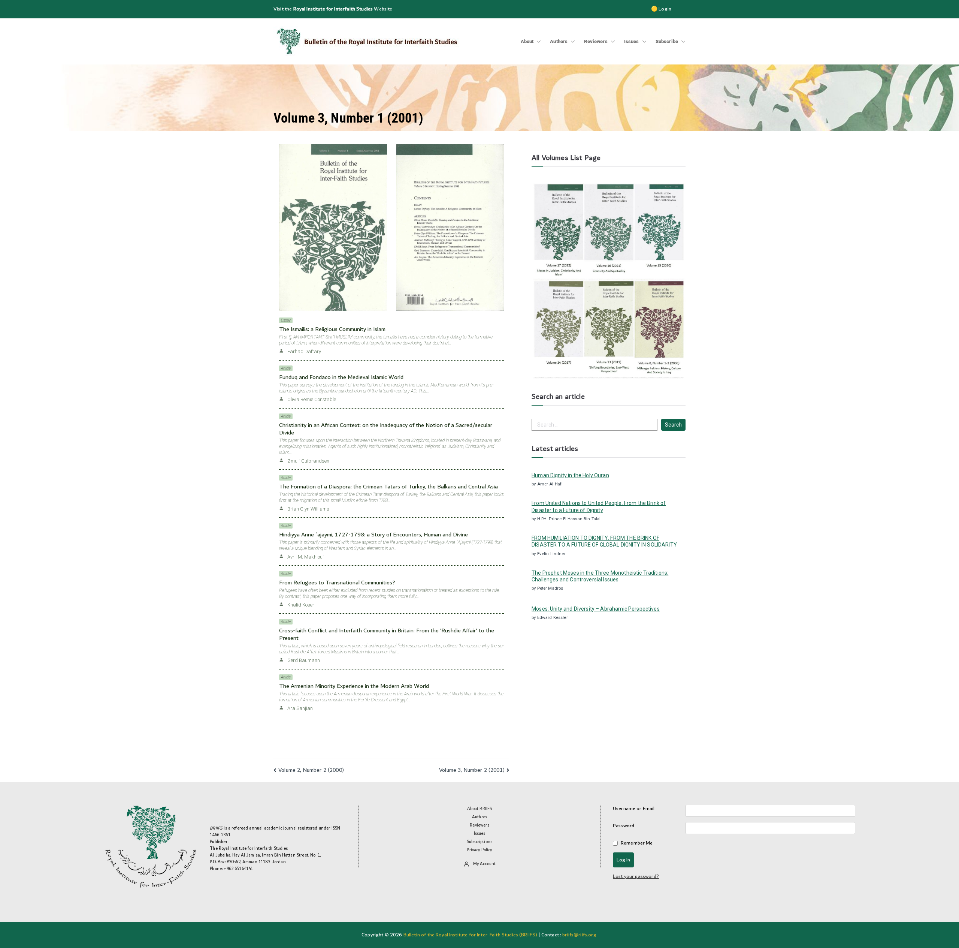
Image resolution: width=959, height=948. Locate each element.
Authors (559, 41)
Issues (631, 41)
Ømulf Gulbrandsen (308, 461)
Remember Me (637, 843)
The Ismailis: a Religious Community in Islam (332, 329)
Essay (286, 320)
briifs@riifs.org (579, 934)
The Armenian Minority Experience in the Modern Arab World (354, 686)
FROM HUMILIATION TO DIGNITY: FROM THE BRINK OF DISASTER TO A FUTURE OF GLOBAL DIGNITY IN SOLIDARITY (604, 541)
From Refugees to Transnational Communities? (337, 583)
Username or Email (634, 809)
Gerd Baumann (303, 660)
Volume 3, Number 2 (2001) (472, 770)
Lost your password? (636, 876)
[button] (537, 41)
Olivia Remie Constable (311, 399)
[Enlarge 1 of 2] (377, 153)
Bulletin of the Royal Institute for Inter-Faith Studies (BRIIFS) (470, 934)
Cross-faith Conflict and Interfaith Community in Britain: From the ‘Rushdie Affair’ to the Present (386, 634)
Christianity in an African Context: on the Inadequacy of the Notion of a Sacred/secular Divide (385, 429)
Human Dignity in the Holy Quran (570, 475)
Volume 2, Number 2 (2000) (311, 770)
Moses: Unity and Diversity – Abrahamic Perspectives (596, 609)
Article (286, 368)
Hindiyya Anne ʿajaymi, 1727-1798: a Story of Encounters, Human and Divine (373, 535)
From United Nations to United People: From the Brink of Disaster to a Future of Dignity (599, 506)
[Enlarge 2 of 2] (494, 153)
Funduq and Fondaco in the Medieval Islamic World (341, 377)
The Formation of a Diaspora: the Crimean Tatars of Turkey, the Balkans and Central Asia (388, 487)
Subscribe (667, 41)
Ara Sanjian (300, 708)
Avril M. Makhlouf (305, 557)
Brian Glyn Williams (308, 509)
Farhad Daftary (304, 351)
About (527, 41)
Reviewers (595, 41)
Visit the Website (332, 8)
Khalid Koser (300, 605)
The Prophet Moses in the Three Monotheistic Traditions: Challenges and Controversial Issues (600, 576)
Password (623, 826)
